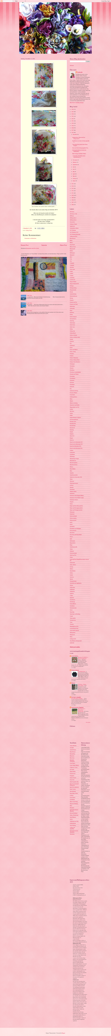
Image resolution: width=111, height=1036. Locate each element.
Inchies (71, 413)
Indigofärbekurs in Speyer (75, 417)
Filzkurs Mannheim (74, 357)
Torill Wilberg (73, 825)
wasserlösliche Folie (74, 628)
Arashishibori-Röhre (74, 228)
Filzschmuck (72, 378)
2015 (73, 183)
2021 (73, 121)
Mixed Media (72, 469)
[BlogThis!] (39, 228)
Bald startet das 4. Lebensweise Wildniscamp (81, 710)
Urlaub (71, 616)
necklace (71, 485)
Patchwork (72, 514)
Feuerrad (72, 341)
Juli (74, 167)
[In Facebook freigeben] (42, 228)
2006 (73, 204)
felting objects (73, 333)
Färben (71, 314)
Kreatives (72, 440)
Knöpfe (71, 431)
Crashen (71, 275)
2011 (73, 193)
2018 (73, 128)
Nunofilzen (72, 489)
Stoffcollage (72, 587)
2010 (73, 195)
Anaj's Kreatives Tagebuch (77, 707)
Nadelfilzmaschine (74, 475)
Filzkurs (71, 355)
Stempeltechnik (73, 581)
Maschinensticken (73, 464)
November (75, 160)
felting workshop (73, 335)
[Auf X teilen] (41, 228)
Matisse (71, 466)
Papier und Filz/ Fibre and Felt (76, 506)
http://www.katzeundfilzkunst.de (74, 784)
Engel (71, 310)
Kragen (71, 438)
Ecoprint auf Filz (73, 302)
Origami (71, 501)
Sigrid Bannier (73, 817)
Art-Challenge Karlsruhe (75, 234)
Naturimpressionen (74, 483)
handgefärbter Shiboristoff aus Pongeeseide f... (78, 138)
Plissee (71, 536)
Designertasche (73, 290)
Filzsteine (72, 382)
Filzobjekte (72, 366)
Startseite (44, 245)
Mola (71, 471)
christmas (72, 267)
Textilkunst (72, 606)
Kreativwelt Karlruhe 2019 (75, 446)
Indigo (71, 415)
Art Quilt (72, 747)
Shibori (71, 568)
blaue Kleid (72, 244)
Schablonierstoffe (73, 547)
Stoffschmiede (73, 823)
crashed (71, 273)
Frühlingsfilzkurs (73, 397)
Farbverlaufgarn (73, 316)
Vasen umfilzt (73, 618)
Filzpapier (72, 775)
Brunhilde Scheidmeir (72, 760)
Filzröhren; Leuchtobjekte (75, 372)
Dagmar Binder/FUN (74, 283)
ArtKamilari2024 (73, 236)
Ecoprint (71, 300)
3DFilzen (72, 216)
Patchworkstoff (73, 520)
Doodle (71, 292)
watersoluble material (74, 630)
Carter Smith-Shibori (74, 765)
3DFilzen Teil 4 (73, 220)
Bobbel (71, 250)
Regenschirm (72, 543)
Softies (71, 573)
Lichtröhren (72, 452)
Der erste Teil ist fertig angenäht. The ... (80, 148)
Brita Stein (72, 758)
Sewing (71, 566)
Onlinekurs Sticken (74, 499)
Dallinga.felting (73, 288)
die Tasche (72, 769)
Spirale (71, 579)
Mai (74, 171)
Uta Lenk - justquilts (76, 697)
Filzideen (72, 353)
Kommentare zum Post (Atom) (32, 248)
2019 (73, 125)
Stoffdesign (72, 589)
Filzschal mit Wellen (74, 374)
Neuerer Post (24, 245)
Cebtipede (72, 263)
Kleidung (72, 429)
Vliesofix (72, 624)
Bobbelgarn (72, 253)
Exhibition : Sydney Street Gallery (82, 685)
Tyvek (71, 610)
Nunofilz (72, 487)
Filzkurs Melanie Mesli (75, 360)
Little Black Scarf (81, 671)
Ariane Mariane (73, 745)
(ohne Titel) (29, 295)
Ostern (71, 503)
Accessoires (72, 222)
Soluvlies (72, 577)
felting (27, 230)
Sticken (71, 585)
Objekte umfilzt (73, 491)
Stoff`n (71, 819)
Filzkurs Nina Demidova (75, 362)
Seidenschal (72, 562)
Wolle (71, 636)
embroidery (72, 308)
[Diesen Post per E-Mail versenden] (38, 228)
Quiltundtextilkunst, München (74, 810)
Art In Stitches (74, 656)
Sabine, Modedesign (74, 815)
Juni (74, 169)
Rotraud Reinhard (73, 813)
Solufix (71, 575)
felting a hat (72, 331)
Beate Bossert (73, 238)
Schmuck (72, 551)
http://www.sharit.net (74, 787)
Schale (71, 549)
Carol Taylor (72, 763)
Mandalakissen (73, 460)
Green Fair (72, 779)
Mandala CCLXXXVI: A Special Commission (83, 658)
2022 (73, 118)
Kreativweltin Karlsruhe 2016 (76, 448)
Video (71, 622)
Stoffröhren (72, 591)
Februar (74, 178)
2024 (73, 114)
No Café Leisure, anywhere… (77, 698)
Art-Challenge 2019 (74, 232)
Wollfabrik (72, 834)
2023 (73, 116)
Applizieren (72, 226)
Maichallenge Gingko (74, 458)
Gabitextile (79, 72)
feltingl (71, 339)
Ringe (71, 545)
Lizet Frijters (72, 797)
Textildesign (72, 601)
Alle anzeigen (88, 722)
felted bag (72, 320)
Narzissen (72, 481)
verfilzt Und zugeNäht (72, 828)
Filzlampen (72, 364)
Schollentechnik (73, 553)
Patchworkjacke (73, 518)
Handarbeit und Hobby (74, 405)
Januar (74, 180)
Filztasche (72, 386)
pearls (71, 522)
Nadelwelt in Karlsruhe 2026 (76, 477)
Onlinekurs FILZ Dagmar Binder (77, 495)
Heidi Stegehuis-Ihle (74, 781)
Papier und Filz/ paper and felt (76, 508)
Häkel (71, 399)
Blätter (71, 242)
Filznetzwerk (72, 773)
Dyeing (71, 298)
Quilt (71, 538)
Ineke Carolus (73, 789)
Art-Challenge (73, 230)
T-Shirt (71, 595)
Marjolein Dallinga (74, 803)
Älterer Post (63, 245)
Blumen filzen (73, 246)
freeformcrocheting (74, 390)
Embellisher (72, 306)
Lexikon (71, 795)
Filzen (30, 230)
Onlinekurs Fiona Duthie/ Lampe (77, 497)
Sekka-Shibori (73, 564)
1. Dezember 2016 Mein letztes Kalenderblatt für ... (78, 156)
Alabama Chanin (73, 224)
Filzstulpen (72, 384)
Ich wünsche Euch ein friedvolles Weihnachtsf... (79, 150)
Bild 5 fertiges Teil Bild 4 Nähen (79, 153)
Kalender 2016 (73, 421)
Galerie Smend (73, 777)
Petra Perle (72, 532)
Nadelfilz (72, 473)
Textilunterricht (73, 608)
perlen (71, 524)
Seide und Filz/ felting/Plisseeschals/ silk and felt (79, 560)
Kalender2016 (73, 423)
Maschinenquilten (73, 462)
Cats (71, 261)
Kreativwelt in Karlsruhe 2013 (76, 442)
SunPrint (72, 593)
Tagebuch (72, 597)
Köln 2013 (72, 436)
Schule (71, 557)
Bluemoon (72, 756)
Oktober (74, 162)
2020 (73, 123)
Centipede (72, 265)
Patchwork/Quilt (73, 516)
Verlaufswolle (73, 620)
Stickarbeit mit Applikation (75, 583)
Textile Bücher (73, 603)
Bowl (71, 257)
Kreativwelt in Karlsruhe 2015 (76, 444)
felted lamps (72, 322)
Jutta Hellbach (73, 791)
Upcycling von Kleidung (75, 614)
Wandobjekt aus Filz (74, 626)
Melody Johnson (75, 670)
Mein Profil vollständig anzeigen (77, 102)
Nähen (71, 479)
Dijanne (73, 683)
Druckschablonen (73, 296)
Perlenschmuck (73, 530)
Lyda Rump (72, 454)
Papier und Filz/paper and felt (76, 510)
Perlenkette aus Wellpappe (75, 528)
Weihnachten (72, 632)
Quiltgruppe (72, 541)
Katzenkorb (72, 427)
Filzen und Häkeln (74, 349)
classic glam (72, 269)
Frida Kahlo (72, 394)
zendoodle (72, 643)
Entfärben (72, 312)
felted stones (72, 324)
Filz (71, 343)
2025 (73, 111)
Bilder (71, 240)
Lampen (71, 450)
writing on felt (73, 638)
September (75, 164)
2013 (73, 188)
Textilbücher (72, 599)
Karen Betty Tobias (74, 793)
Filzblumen (72, 345)
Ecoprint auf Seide (74, 304)
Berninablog (72, 754)
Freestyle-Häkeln (73, 392)
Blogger (63, 1033)
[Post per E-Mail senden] (35, 228)
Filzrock (71, 368)
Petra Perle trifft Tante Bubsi (76, 534)
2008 (73, 200)
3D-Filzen (72, 211)
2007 (73, 202)
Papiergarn (72, 512)
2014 (73, 186)
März (74, 176)
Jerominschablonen (74, 419)
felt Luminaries (73, 318)
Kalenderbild (72, 425)
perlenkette (72, 526)
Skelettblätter (73, 571)
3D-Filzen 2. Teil (73, 214)
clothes (71, 271)
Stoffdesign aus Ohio (74, 821)
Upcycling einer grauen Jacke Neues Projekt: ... (80, 145)
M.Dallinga (72, 456)
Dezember (75, 134)
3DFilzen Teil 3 (73, 218)
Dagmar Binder (73, 281)
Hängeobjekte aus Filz (74, 407)
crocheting (72, 277)
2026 (73, 109)
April (74, 174)
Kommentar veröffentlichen (30, 238)
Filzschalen (72, 376)
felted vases (72, 327)
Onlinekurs (72, 493)
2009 (73, 197)
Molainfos (72, 807)
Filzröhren (72, 370)
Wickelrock (72, 634)
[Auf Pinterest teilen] (43, 228)
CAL (71, 259)
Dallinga (71, 285)
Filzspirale (72, 380)
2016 (73, 132)
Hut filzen (72, 411)
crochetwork (72, 279)
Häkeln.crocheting (74, 403)
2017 (73, 130)
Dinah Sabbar (73, 771)
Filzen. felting (73, 351)
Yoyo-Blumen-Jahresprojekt (76, 640)
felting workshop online (75, 337)
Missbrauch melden (75, 647)
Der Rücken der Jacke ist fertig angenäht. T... (80, 141)
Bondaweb (72, 255)
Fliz (71, 388)
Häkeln (71, 401)
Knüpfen (72, 434)
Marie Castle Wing (74, 801)
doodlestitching (73, 294)
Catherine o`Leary (73, 767)
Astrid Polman (73, 749)
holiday (71, 409)
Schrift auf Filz (73, 555)
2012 (73, 190)
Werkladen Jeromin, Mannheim (74, 831)
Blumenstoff (72, 248)
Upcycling (72, 612)
